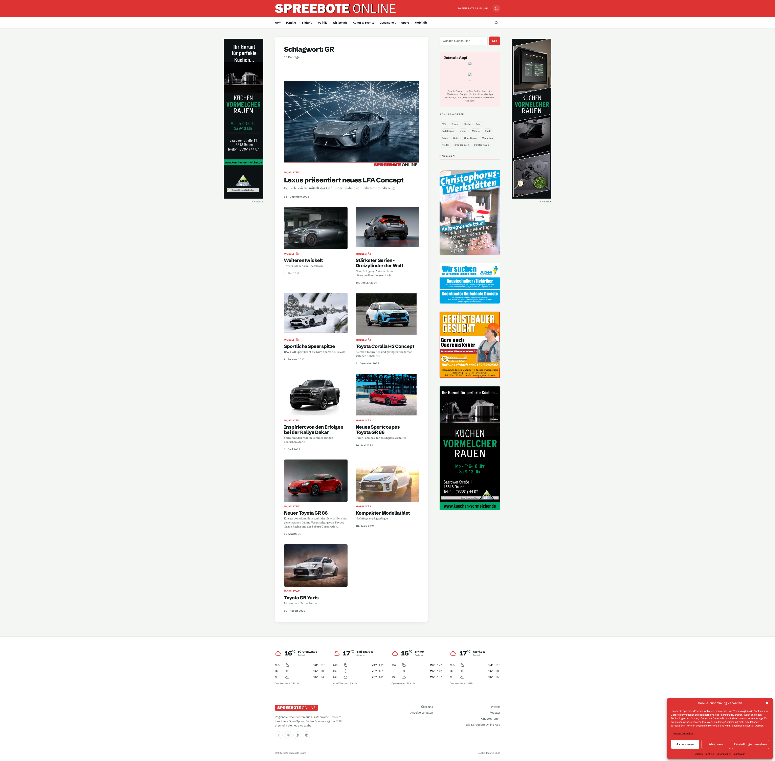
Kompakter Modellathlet (383, 513)
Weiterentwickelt (303, 260)
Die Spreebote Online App (483, 724)
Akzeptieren (685, 744)
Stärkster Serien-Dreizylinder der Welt (379, 262)
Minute (476, 131)
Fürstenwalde (481, 144)
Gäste (445, 138)
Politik (322, 22)
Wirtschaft (339, 22)
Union (463, 131)
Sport (405, 22)
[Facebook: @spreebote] (279, 735)
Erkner (455, 124)
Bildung (307, 22)
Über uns (427, 707)
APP (278, 22)
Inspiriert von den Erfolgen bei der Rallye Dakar (313, 429)
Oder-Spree (470, 138)
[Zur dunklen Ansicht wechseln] (496, 8)
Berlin (467, 124)
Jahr (478, 124)
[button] (767, 703)
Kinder (445, 144)
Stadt (488, 131)
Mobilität (421, 22)
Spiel (456, 138)
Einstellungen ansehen (750, 744)
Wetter (495, 707)
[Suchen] (496, 22)
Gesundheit (388, 22)
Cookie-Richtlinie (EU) (489, 753)
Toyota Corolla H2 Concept (385, 346)
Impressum (739, 753)
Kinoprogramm (490, 718)
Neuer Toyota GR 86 (306, 513)
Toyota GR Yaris (301, 598)
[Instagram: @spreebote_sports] (306, 735)
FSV (444, 124)
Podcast (494, 712)
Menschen (487, 138)
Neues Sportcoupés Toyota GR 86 (378, 429)
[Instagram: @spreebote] (297, 735)
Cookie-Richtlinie (704, 753)
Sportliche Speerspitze (309, 346)
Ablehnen (716, 744)
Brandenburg (462, 144)
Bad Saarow (448, 131)
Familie (291, 22)
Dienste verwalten (683, 733)
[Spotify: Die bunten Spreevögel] (288, 735)
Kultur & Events (363, 22)
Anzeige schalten (421, 712)
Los (494, 41)
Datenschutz (723, 753)
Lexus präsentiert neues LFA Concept (343, 180)
